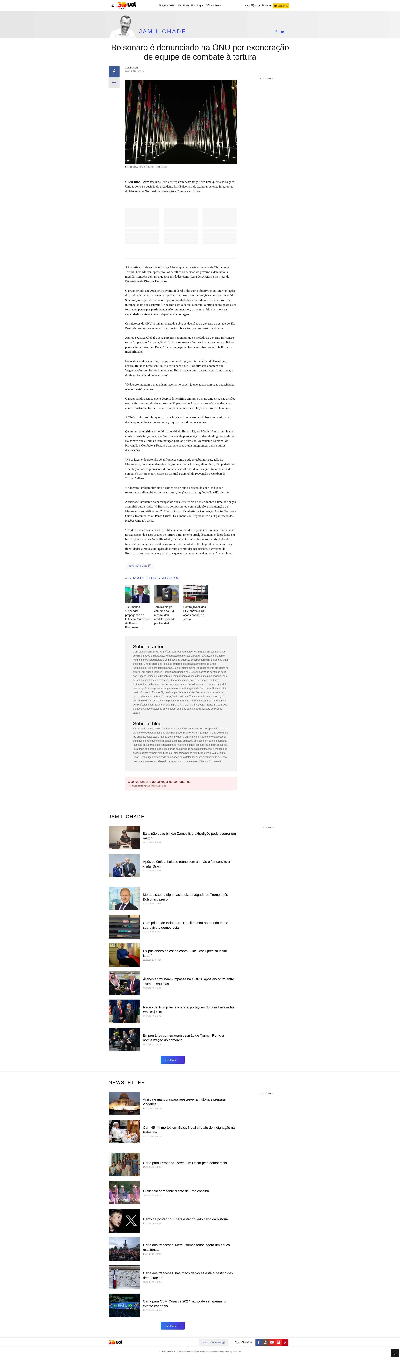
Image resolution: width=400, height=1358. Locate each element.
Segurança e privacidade (230, 1352)
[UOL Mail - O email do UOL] (255, 6)
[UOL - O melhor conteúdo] (127, 5)
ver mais (170, 1060)
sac (247, 6)
